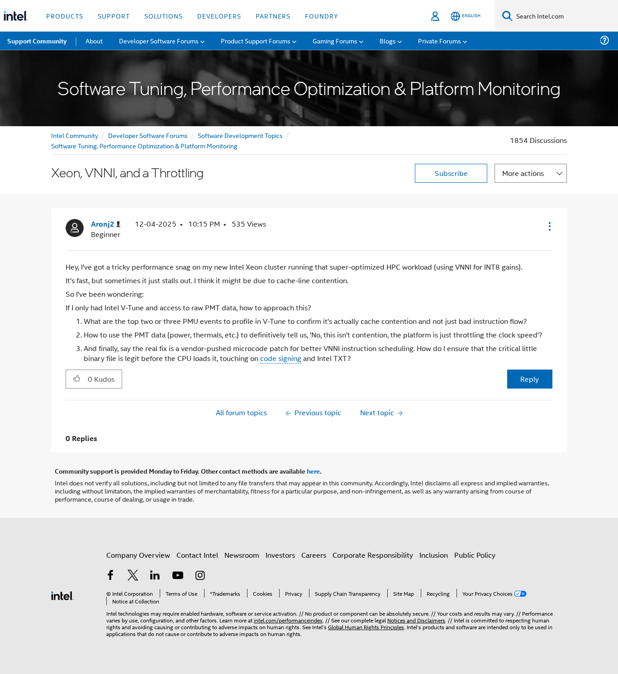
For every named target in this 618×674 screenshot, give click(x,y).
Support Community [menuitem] (37, 41)
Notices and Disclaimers (416, 620)
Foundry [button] (321, 15)
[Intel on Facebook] (110, 576)
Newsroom (241, 555)
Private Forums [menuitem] (439, 40)
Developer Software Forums (148, 135)
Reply (529, 379)
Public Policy (474, 555)
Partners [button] (273, 15)
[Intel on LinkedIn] (155, 576)
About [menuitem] (94, 40)
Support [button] (114, 15)
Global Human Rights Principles (366, 626)
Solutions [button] (163, 15)
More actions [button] (523, 173)
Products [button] (64, 15)
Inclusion (433, 555)
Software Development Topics (240, 135)
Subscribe (451, 173)
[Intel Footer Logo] (62, 594)
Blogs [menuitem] (388, 40)
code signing (280, 358)
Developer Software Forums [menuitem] (159, 40)
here (313, 471)
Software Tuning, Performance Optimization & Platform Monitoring (144, 145)
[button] (549, 226)
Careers (313, 555)
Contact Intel (197, 555)
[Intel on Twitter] (133, 576)
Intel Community (74, 135)
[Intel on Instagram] (200, 576)
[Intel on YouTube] (177, 576)
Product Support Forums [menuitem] (255, 40)
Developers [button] (219, 15)
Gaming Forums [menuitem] (335, 40)
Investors (280, 555)
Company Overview (138, 555)
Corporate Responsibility (373, 555)
